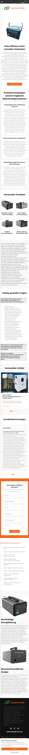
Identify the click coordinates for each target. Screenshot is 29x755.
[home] (14, 7)
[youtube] (11, 728)
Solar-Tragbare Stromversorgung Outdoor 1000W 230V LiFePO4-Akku (22, 213)
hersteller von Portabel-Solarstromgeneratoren (9, 555)
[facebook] (14, 728)
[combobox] (7, 504)
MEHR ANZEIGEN (6, 406)
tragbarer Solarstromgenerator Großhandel (14, 551)
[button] (12, 474)
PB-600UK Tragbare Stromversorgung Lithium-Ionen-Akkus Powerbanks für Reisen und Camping (7, 213)
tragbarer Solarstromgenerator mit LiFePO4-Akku (14, 548)
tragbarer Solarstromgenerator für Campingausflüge (11, 583)
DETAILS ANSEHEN (7, 205)
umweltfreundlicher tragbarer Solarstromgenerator (10, 579)
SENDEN (14, 531)
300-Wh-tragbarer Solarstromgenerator (13, 568)
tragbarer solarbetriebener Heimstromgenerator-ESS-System (11, 559)
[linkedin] (18, 728)
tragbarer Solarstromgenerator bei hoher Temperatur (13, 564)
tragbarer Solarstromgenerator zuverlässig (13, 570)
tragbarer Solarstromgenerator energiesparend (11, 574)
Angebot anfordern (14, 84)
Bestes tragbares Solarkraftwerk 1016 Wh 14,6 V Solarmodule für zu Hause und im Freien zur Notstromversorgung (22, 232)
